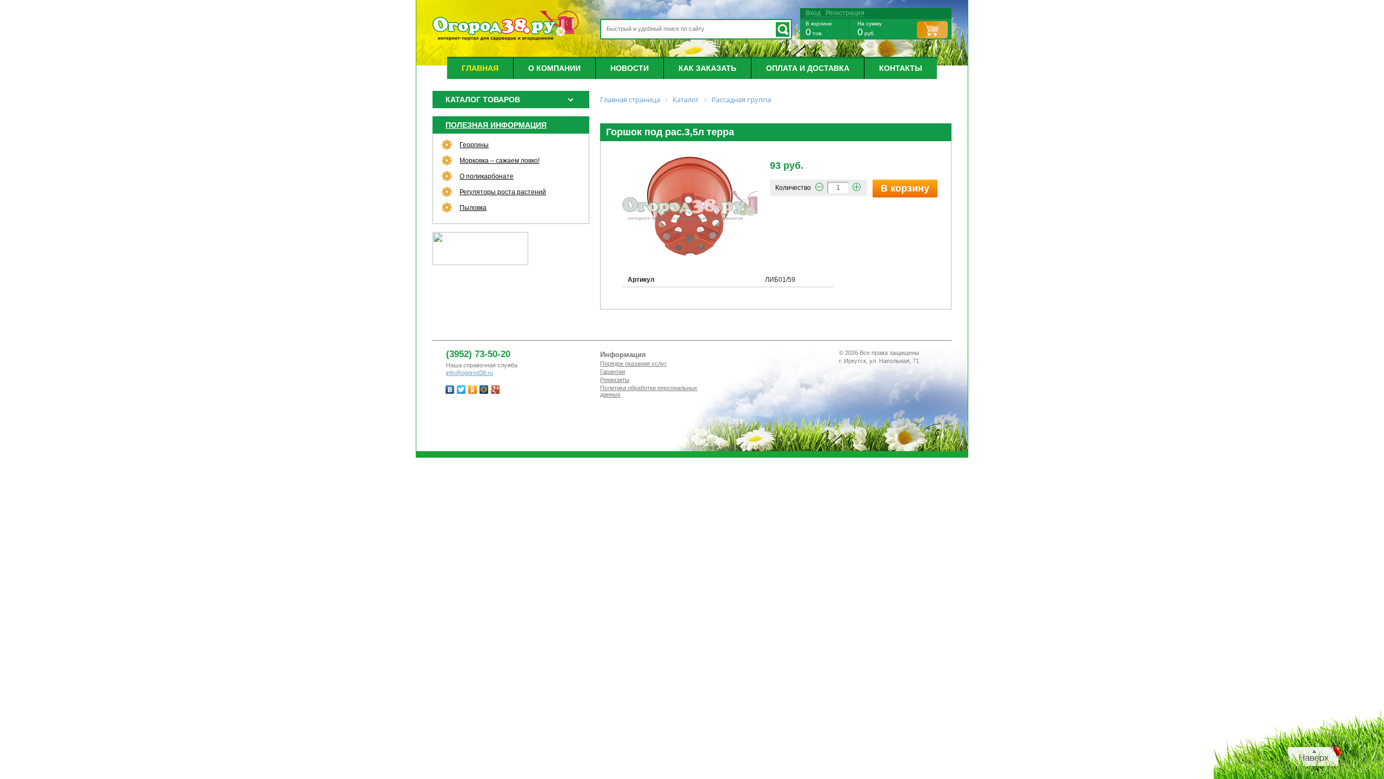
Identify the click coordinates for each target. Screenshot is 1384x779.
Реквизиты (614, 380)
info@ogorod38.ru (469, 372)
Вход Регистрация (835, 13)
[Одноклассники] (472, 389)
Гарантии (612, 371)
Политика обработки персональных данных (648, 391)
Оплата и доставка (807, 68)
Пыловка (473, 208)
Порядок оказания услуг (633, 363)
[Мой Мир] (484, 389)
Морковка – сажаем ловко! (500, 160)
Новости (629, 68)
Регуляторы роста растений (503, 192)
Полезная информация (496, 125)
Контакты (900, 68)
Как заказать (707, 68)
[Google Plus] (495, 389)
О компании (554, 68)
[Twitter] (461, 389)
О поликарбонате (487, 176)
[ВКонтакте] (450, 389)
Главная (480, 68)
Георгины (474, 145)
